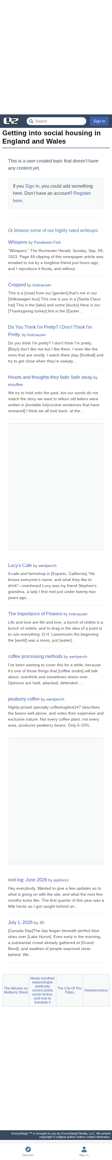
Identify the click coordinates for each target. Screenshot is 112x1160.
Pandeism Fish (47, 242)
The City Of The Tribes (69, 990)
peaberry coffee (24, 699)
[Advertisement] (56, 57)
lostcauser (41, 285)
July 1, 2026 (20, 922)
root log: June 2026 (27, 879)
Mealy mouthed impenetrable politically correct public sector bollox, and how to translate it (42, 990)
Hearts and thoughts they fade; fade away (50, 377)
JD (41, 922)
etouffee (15, 384)
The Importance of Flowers (35, 613)
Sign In (99, 121)
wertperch (47, 565)
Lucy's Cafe (20, 565)
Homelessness (96, 990)
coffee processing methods (35, 656)
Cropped (17, 284)
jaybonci (61, 880)
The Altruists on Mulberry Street (16, 990)
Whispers (17, 242)
